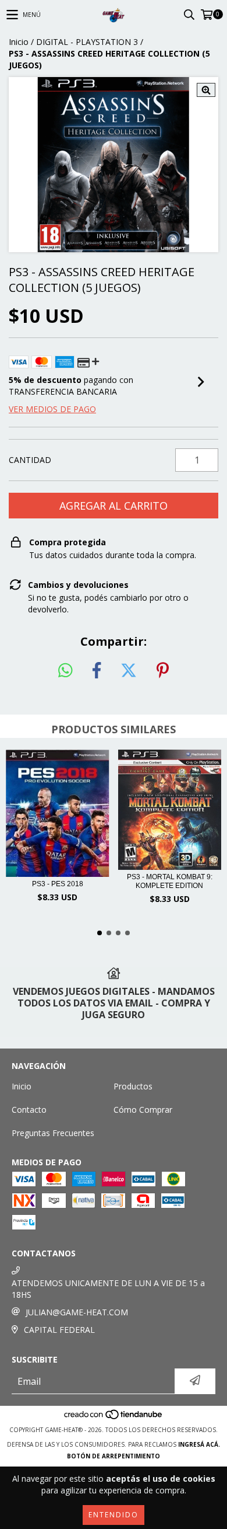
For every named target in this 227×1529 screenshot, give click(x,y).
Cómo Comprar (143, 1109)
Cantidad (30, 459)
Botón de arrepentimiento (113, 1456)
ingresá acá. (199, 1444)
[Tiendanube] (114, 1418)
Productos (133, 1086)
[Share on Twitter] (129, 670)
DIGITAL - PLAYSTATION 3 (87, 41)
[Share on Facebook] (97, 670)
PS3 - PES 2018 (57, 884)
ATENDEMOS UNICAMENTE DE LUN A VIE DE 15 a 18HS (108, 1288)
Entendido (113, 1515)
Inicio (19, 41)
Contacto (29, 1109)
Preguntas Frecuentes (53, 1132)
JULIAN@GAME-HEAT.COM (77, 1312)
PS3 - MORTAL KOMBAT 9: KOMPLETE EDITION (169, 881)
